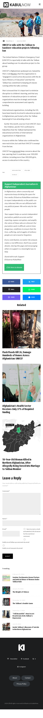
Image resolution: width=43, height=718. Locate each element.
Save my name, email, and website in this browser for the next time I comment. (32, 532)
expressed (16, 151)
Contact (27, 678)
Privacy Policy (21, 684)
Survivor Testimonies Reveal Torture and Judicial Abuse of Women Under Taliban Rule (26, 579)
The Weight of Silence (21, 592)
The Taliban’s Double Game (23, 603)
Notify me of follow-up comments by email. (16, 542)
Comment (6, 491)
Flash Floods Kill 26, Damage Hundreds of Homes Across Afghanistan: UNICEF (16, 355)
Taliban (27, 170)
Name (4, 519)
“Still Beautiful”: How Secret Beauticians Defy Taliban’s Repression (23, 616)
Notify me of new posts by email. (12, 548)
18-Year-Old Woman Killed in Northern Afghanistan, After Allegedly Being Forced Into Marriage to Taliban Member (21, 464)
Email (4, 529)
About (15, 678)
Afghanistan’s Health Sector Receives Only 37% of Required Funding (18, 409)
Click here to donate (14, 267)
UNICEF (15, 174)
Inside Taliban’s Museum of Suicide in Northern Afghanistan (26, 628)
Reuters (14, 74)
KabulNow (9, 41)
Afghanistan (17, 170)
